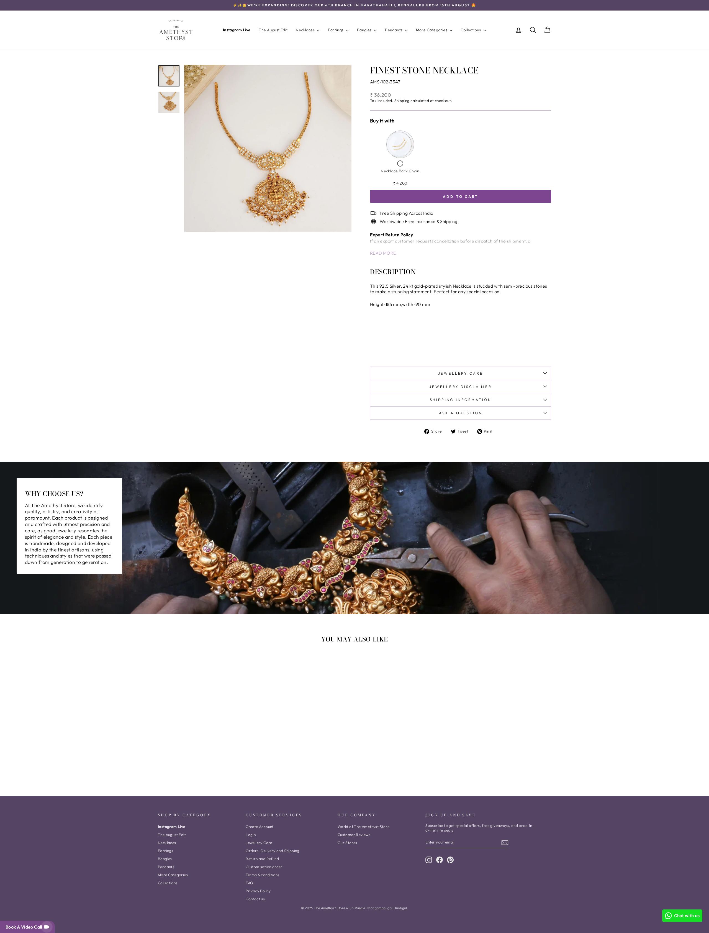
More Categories (432, 29)
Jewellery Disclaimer (460, 386)
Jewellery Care (460, 373)
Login (251, 834)
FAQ (249, 882)
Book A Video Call (25, 927)
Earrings (336, 29)
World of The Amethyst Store (364, 826)
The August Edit (273, 29)
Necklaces (305, 29)
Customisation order (264, 866)
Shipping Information (461, 399)
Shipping (402, 100)
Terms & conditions (262, 874)
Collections (471, 29)
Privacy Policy (258, 890)
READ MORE (383, 253)
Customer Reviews (354, 834)
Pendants (394, 29)
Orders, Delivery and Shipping (272, 850)
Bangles (365, 29)
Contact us (255, 898)
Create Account (260, 826)
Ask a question (460, 413)
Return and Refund (262, 858)
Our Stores (347, 842)
